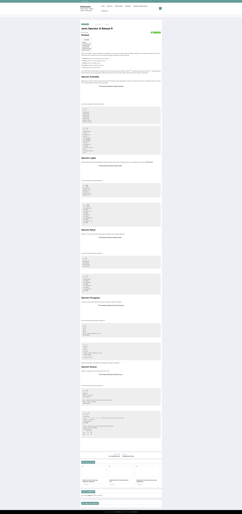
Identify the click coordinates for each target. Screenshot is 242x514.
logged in (90, 495)
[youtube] (161, 1)
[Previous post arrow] (81, 455)
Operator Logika (85, 45)
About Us (109, 6)
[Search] (154, 8)
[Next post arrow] (160, 455)
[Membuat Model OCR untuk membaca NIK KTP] (121, 471)
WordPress (119, 511)
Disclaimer (128, 6)
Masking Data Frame (128, 456)
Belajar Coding (85, 24)
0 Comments (106, 24)
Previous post (117, 454)
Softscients (85, 6)
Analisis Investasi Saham (140, 6)
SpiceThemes (135, 511)
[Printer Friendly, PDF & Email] (156, 32)
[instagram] (159, 1)
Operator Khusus (86, 50)
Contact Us (104, 11)
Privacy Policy (119, 6)
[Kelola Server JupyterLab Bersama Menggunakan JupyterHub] (94, 471)
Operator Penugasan (86, 48)
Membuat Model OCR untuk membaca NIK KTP (118, 481)
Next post (124, 454)
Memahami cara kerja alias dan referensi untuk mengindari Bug (146, 481)
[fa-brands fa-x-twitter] (154, 1)
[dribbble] (156, 1)
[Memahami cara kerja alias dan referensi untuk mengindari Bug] (148, 471)
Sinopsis (84, 42)
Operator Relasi (85, 47)
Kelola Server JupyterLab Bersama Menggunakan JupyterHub (90, 481)
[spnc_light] (156, 8)
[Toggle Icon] (160, 8)
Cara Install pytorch (114, 456)
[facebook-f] (152, 1)
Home (103, 6)
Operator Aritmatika (86, 44)
